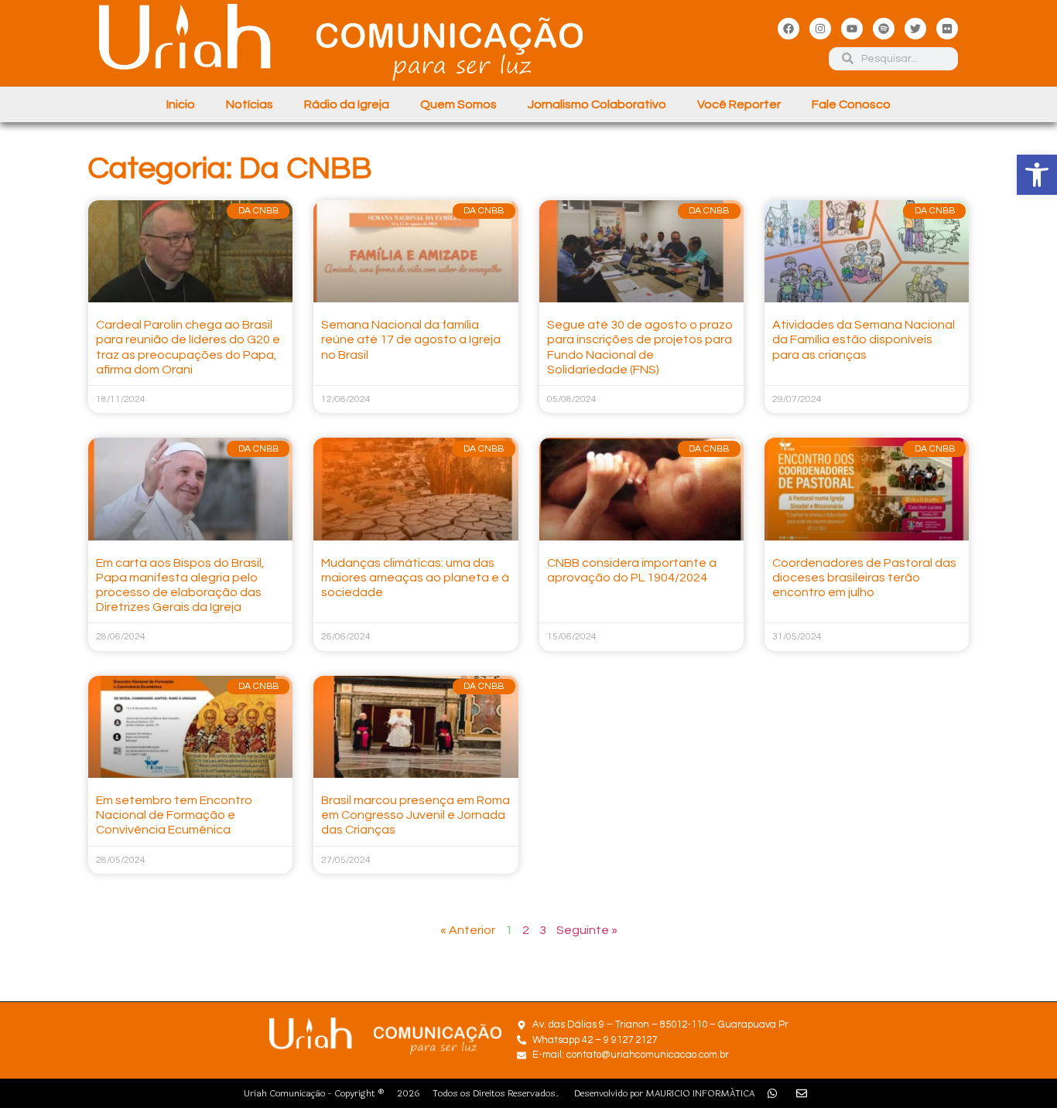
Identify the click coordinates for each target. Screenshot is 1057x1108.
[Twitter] (915, 28)
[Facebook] (788, 28)
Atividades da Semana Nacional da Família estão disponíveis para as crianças (863, 339)
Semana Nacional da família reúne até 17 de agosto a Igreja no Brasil (411, 339)
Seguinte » (586, 930)
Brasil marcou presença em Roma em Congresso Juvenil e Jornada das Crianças (415, 815)
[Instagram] (820, 28)
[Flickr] (947, 28)
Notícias (249, 104)
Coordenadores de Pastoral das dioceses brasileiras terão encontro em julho (864, 577)
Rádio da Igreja (346, 104)
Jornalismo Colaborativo (597, 104)
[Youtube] (852, 28)
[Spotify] (884, 28)
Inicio (180, 104)
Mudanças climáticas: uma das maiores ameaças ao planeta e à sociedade (415, 577)
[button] (1037, 175)
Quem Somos (458, 104)
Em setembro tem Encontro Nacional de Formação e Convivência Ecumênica (174, 815)
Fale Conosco (851, 104)
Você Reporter (739, 104)
